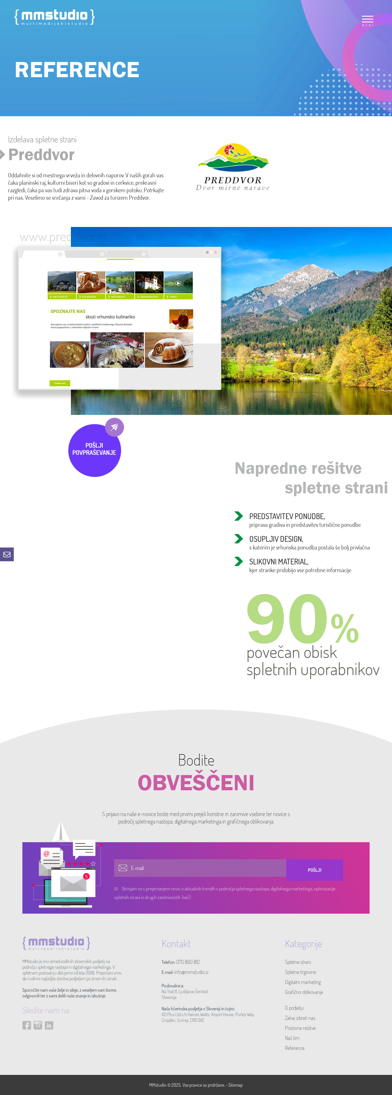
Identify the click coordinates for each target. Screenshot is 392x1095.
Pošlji (314, 870)
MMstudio (157, 1085)
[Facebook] (26, 1035)
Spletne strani (298, 962)
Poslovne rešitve (300, 1028)
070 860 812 (188, 962)
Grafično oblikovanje (304, 992)
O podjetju (294, 1008)
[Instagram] (38, 1035)
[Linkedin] (49, 1035)
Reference (294, 1048)
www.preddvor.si (63, 235)
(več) (186, 897)
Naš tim (292, 1038)
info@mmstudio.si (191, 972)
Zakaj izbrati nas (300, 1018)
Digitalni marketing (303, 982)
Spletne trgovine (300, 972)
